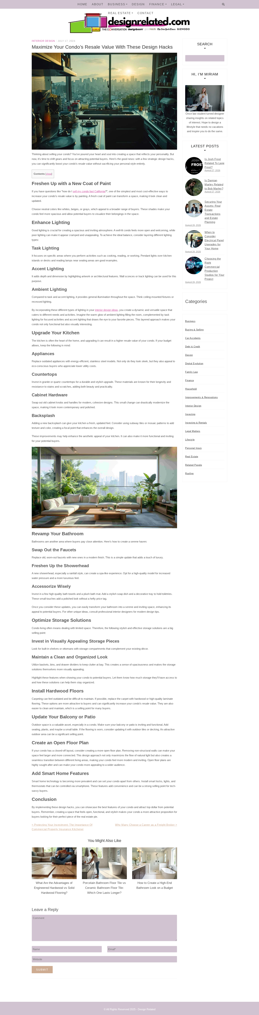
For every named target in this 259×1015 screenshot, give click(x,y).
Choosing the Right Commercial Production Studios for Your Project (214, 268)
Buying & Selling (194, 329)
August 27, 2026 (212, 170)
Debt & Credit (192, 346)
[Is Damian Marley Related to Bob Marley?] (194, 187)
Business (116, 4)
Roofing (189, 473)
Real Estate (119, 13)
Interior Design (43, 40)
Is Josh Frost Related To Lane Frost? (214, 163)
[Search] (223, 4)
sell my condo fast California (89, 191)
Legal (176, 4)
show (48, 174)
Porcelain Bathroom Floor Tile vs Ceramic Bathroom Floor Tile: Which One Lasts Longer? (104, 887)
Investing (190, 414)
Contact (145, 13)
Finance (156, 4)
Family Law (191, 372)
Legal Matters (192, 431)
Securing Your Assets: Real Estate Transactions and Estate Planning (213, 211)
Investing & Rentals (196, 422)
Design (138, 4)
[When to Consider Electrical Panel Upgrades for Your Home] (194, 239)
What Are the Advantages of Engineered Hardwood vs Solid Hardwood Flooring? (54, 887)
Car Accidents (193, 338)
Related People (193, 465)
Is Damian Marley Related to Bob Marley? (214, 184)
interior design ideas (106, 309)
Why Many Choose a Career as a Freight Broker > (146, 824)
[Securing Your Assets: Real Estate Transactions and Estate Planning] (194, 208)
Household (191, 389)
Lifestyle (190, 439)
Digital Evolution (194, 363)
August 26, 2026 (193, 225)
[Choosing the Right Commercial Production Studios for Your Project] (194, 265)
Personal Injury (193, 448)
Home (82, 4)
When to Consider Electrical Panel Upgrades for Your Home (214, 240)
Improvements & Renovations (201, 397)
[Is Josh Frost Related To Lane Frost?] (194, 166)
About (97, 4)
